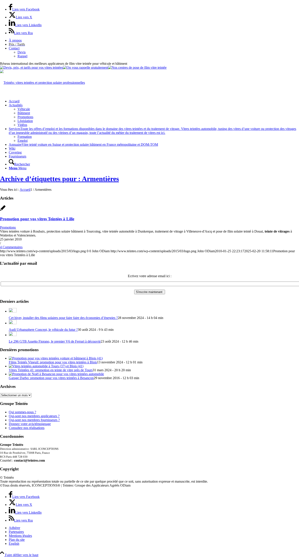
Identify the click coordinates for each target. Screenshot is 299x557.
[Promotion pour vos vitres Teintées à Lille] (2, 210)
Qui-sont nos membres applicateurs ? (34, 416)
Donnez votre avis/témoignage (30, 424)
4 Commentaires (11, 247)
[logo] (42, 82)
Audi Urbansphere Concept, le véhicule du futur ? (43, 329)
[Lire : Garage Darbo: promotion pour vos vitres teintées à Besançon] (56, 374)
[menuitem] (154, 40)
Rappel (22, 56)
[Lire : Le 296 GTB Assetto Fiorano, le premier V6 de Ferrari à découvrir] (13, 335)
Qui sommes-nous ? (22, 412)
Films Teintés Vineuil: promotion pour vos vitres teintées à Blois (53, 362)
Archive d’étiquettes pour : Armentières (59, 179)
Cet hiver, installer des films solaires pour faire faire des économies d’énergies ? (63, 318)
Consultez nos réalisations (26, 428)
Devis (22, 52)
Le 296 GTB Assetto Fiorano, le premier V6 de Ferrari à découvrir (55, 341)
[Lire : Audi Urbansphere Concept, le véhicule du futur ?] (13, 323)
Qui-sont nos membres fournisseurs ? (34, 420)
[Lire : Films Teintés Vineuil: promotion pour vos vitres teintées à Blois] (56, 358)
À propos (15, 40)
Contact (14, 48)
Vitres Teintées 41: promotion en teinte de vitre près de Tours (51, 370)
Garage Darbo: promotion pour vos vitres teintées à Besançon (51, 378)
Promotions (8, 227)
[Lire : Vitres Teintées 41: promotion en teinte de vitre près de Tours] (46, 366)
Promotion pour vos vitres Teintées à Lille (37, 219)
